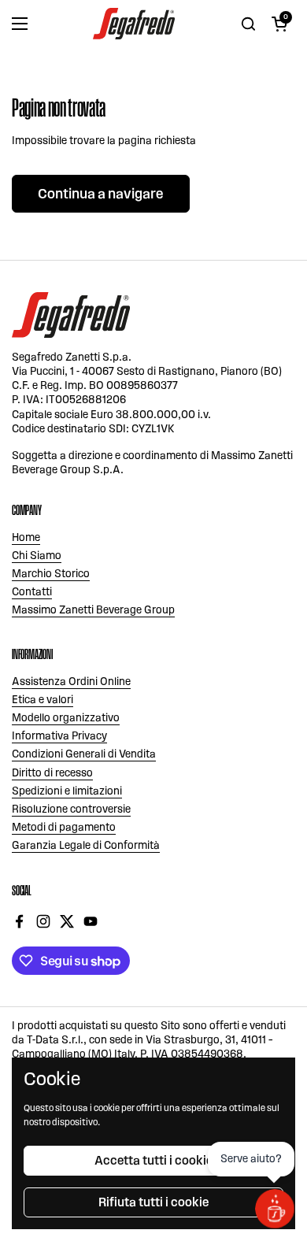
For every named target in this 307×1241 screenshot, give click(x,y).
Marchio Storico (51, 574)
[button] (279, 23)
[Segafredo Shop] (134, 23)
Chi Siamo (36, 555)
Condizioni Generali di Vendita (84, 754)
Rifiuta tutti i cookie (153, 1202)
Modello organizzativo (66, 718)
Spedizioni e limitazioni (67, 791)
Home (26, 537)
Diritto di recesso (52, 773)
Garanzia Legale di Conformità (86, 845)
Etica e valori (42, 700)
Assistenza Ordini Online (71, 681)
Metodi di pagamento (64, 827)
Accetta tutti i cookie (153, 1160)
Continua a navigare (101, 194)
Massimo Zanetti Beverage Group (93, 610)
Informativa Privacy (59, 736)
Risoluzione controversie (71, 809)
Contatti (32, 592)
